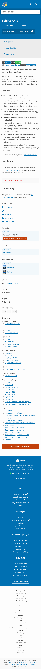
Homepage (9, 218)
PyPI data (6, 231)
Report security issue (20, 566)
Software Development (13, 420)
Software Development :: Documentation (20, 422)
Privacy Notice (19, 572)
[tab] (20, 42)
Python (7, 382)
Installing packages (19, 494)
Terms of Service (19, 564)
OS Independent (11, 376)
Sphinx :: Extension (12, 344)
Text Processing (10, 425)
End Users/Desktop (12, 358)
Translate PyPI (19, 546)
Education (8, 355)
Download (8, 214)
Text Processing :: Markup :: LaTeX (17, 437)
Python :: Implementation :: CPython (18, 401)
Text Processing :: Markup (14, 432)
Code (6, 211)
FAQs (20, 505)
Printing (8, 418)
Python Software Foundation (21, 466)
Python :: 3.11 (10, 394)
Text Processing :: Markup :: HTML (17, 435)
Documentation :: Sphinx (14, 413)
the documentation (30, 155)
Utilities (8, 439)
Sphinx (8, 252)
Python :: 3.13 (10, 399)
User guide (19, 500)
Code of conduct (19, 569)
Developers (9, 353)
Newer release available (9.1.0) (15, 238)
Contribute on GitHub (20, 543)
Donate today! (20, 478)
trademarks (11, 662)
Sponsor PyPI (20, 549)
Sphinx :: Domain (11, 341)
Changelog (8, 207)
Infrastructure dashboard (19, 520)
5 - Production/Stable (12, 324)
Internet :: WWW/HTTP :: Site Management (20, 415)
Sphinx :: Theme (11, 346)
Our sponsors (20, 529)
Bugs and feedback (20, 540)
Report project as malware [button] (20, 446)
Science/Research (11, 360)
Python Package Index (10, 170)
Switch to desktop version (20, 582)
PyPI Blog (20, 517)
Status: (20, 473)
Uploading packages (19, 497)
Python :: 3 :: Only (11, 387)
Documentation (10, 410)
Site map (32, 664)
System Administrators (13, 362)
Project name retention (19, 503)
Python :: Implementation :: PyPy (17, 404)
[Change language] (36, 4)
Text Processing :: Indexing (14, 430)
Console (8, 330)
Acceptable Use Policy (20, 575)
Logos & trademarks (20, 526)
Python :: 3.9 (9, 389)
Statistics (21, 523)
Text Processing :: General (14, 427)
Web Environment (11, 332)
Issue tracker (9, 221)
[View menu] (30, 4)
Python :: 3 (9, 385)
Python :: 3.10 (10, 392)
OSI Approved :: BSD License (15, 369)
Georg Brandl (12, 283)
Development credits (19, 552)
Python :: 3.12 (10, 397)
